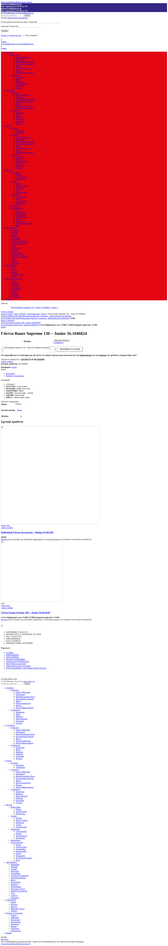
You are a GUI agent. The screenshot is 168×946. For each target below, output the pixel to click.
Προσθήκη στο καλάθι (70, 349)
